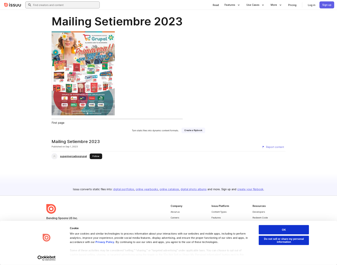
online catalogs (169, 189)
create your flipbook (250, 189)
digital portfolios (123, 189)
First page (58, 122)
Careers (175, 217)
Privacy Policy (104, 241)
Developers (259, 212)
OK (284, 229)
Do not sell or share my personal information (284, 240)
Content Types (219, 212)
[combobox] (65, 5)
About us (175, 212)
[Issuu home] (12, 5)
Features (216, 217)
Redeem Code (260, 217)
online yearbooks (147, 189)
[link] (216, 4)
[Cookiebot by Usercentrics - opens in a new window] (46, 258)
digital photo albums (194, 189)
